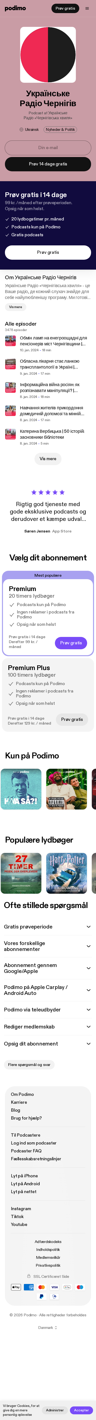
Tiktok (17, 1217)
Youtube (19, 1224)
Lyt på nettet (23, 1192)
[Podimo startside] (15, 8)
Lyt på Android (25, 1184)
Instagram (21, 1209)
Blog (15, 1110)
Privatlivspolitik (48, 1265)
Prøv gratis (65, 8)
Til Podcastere (25, 1135)
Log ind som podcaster (34, 1143)
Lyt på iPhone (24, 1176)
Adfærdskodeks (48, 1241)
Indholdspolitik (48, 1249)
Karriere (19, 1102)
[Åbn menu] (87, 8)
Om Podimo (22, 1094)
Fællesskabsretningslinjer (36, 1159)
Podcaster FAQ (26, 1151)
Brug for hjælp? (26, 1118)
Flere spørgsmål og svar (29, 1064)
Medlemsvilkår (48, 1257)
